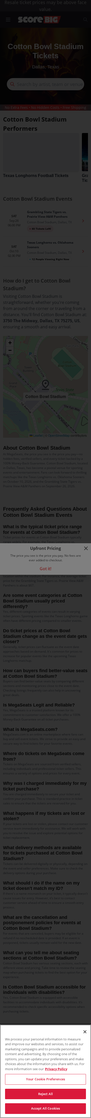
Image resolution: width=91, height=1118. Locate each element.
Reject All (45, 1094)
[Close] (84, 1031)
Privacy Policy (56, 1069)
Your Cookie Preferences (45, 1079)
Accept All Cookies (45, 1108)
